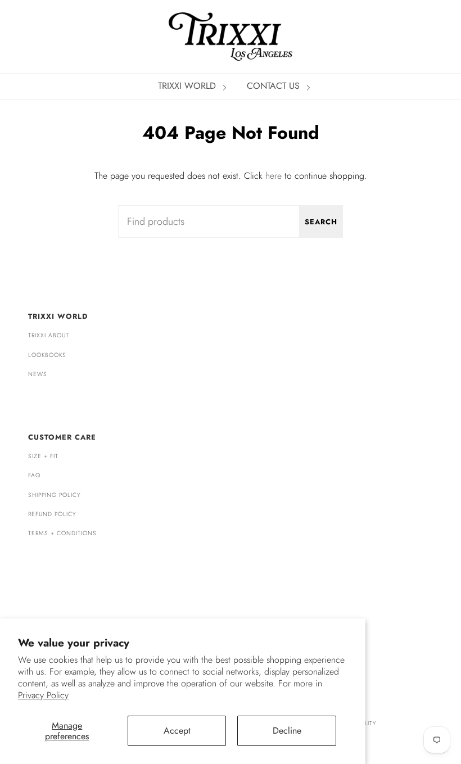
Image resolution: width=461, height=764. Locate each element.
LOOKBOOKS (47, 355)
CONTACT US (274, 85)
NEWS (37, 374)
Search (321, 221)
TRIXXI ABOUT (48, 335)
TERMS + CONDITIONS (62, 533)
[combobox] (230, 221)
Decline (287, 730)
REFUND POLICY (52, 514)
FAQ (34, 475)
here (273, 175)
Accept (177, 730)
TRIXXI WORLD (188, 85)
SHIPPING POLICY (54, 495)
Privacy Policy (43, 695)
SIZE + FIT (43, 456)
